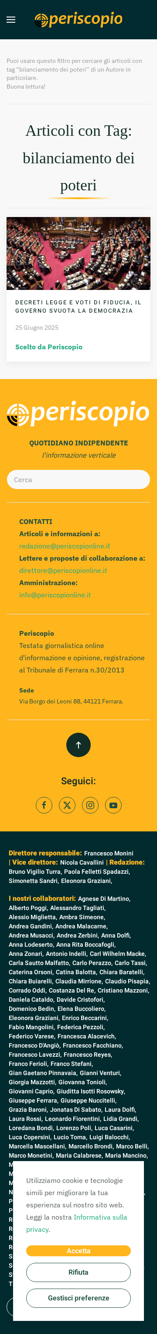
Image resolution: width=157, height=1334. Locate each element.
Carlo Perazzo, (92, 963)
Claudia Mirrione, (79, 981)
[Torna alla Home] (78, 19)
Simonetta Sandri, (34, 881)
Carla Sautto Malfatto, (39, 963)
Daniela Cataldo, (32, 999)
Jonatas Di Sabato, (76, 1109)
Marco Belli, (132, 1146)
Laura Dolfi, (120, 1109)
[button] (11, 19)
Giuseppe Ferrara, (33, 1100)
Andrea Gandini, (31, 926)
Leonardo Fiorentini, (73, 1119)
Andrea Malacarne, (81, 926)
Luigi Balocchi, (109, 1137)
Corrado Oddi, (28, 990)
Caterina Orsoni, (31, 972)
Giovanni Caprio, (32, 1091)
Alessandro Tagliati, (78, 908)
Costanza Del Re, (72, 990)
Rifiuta (78, 1272)
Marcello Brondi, (91, 1146)
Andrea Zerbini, (78, 935)
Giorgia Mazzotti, (32, 1082)
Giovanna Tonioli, (82, 1082)
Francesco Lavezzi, (35, 1054)
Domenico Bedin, (32, 1008)
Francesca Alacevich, (87, 1036)
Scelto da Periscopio (48, 346)
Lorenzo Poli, (74, 1128)
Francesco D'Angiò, (35, 1045)
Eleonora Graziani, (86, 881)
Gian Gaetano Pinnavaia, (43, 1073)
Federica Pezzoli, (81, 1027)
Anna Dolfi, (116, 935)
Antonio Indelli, (67, 953)
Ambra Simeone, (82, 917)
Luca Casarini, (114, 1128)
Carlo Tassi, (131, 963)
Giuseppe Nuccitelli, (88, 1100)
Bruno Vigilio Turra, (35, 871)
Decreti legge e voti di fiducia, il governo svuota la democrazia (78, 306)
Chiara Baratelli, (121, 972)
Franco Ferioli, (28, 1064)
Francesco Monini (108, 853)
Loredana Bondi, (31, 1128)
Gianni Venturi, (100, 1073)
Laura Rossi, (26, 1119)
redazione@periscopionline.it (64, 545)
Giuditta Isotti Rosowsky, (91, 1091)
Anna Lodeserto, (31, 944)
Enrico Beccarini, (85, 1018)
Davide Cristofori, (81, 999)
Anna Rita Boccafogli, (86, 944)
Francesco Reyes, (88, 1054)
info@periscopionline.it (55, 594)
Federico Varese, (32, 1036)
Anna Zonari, (26, 953)
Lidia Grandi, (121, 1119)
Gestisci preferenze (78, 1298)
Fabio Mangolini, (32, 1027)
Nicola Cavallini (82, 862)
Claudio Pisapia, (127, 981)
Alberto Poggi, (28, 908)
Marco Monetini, (31, 1155)
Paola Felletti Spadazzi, (97, 871)
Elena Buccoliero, (82, 1008)
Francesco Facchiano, (93, 1045)
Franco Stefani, (72, 1064)
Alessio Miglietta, (33, 917)
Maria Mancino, (126, 1155)
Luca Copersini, (30, 1137)
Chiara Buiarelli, (31, 981)
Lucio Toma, (70, 1137)
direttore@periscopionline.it (63, 570)
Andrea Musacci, (32, 935)
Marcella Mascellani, (37, 1146)
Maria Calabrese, (79, 1155)
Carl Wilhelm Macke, (118, 953)
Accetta (79, 1251)
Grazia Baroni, (28, 1109)
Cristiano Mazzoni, (123, 990)
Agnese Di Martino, (104, 898)
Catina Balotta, (76, 972)
